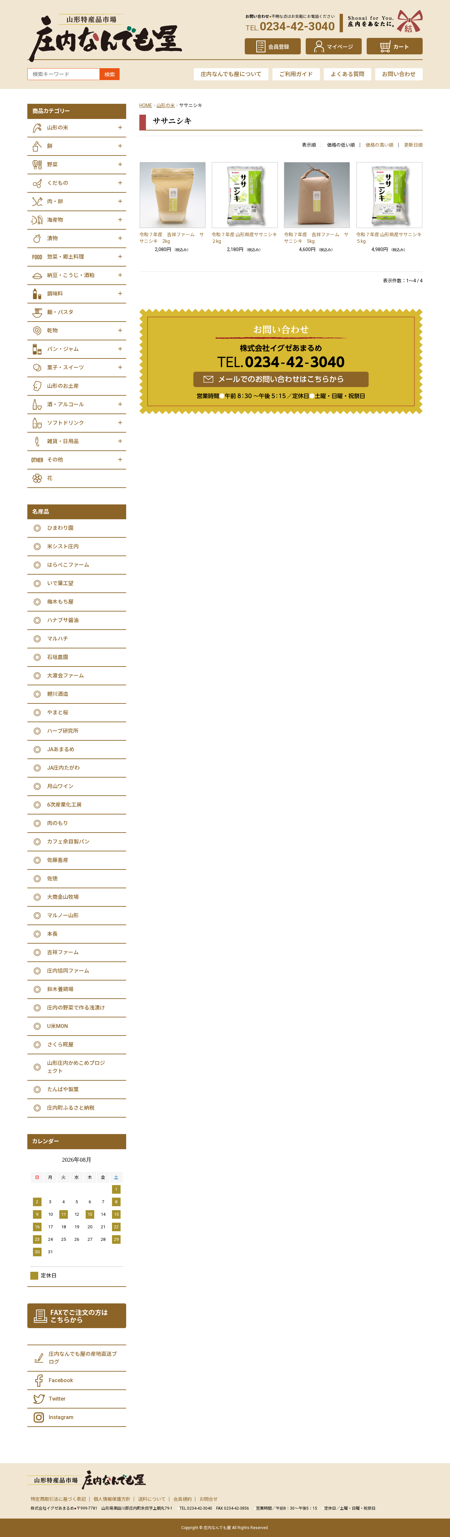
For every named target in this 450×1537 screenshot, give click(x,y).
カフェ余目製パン (68, 842)
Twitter (57, 1399)
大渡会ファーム (65, 675)
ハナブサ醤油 (63, 620)
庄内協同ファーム (68, 971)
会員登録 (278, 47)
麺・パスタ (60, 312)
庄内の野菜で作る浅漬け (76, 1008)
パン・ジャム (63, 349)
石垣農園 (57, 657)
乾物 (52, 330)
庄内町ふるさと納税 (71, 1108)
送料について (152, 1499)
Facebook (61, 1380)
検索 (109, 74)
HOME (145, 105)
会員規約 (182, 1499)
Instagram (61, 1417)
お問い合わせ (399, 74)
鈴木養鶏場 (60, 989)
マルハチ (57, 639)
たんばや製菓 (63, 1089)
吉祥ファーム (63, 952)
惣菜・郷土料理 (65, 257)
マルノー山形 (63, 915)
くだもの (57, 183)
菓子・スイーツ (65, 367)
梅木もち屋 (60, 602)
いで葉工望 (60, 583)
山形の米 (165, 105)
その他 (55, 460)
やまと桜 (57, 712)
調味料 (55, 294)
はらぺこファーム (68, 565)
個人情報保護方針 (112, 1499)
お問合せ (208, 1499)
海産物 (55, 220)
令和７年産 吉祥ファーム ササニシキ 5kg (316, 238)
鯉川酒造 (57, 694)
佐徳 (52, 878)
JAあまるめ (60, 749)
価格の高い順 (379, 145)
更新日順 (413, 145)
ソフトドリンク (65, 423)
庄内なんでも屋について (231, 74)
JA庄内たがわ (63, 768)
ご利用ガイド (296, 74)
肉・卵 (55, 201)
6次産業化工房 (64, 805)
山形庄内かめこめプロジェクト (76, 1067)
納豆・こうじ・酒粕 (71, 275)
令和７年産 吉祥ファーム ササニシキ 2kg (171, 238)
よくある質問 (347, 74)
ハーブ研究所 (62, 731)
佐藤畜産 (57, 860)
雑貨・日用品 (63, 441)
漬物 (52, 238)
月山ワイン (60, 786)
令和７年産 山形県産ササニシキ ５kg (389, 238)
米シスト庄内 (63, 546)
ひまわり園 (60, 528)
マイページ (340, 47)
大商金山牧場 (63, 897)
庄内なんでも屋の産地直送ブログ (83, 1358)
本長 (52, 934)
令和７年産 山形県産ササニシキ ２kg (244, 238)
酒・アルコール (65, 404)
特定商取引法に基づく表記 (58, 1499)
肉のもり (57, 823)
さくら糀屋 (60, 1044)
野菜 (52, 164)
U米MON (57, 1026)
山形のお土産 (63, 386)
